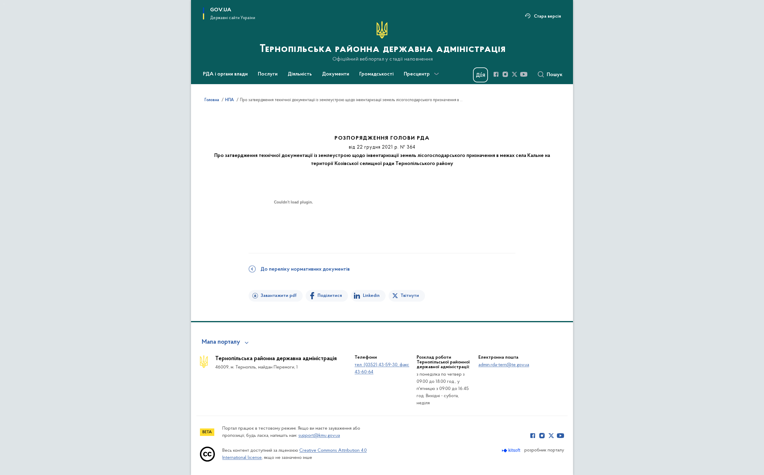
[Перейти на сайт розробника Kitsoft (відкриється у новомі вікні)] (511, 450)
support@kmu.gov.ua (319, 435)
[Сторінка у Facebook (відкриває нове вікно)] (496, 74)
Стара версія (547, 16)
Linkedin (371, 295)
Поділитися (330, 295)
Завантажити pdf (279, 295)
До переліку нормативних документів (305, 269)
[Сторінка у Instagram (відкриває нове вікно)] (505, 74)
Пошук (555, 75)
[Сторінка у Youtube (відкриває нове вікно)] (523, 74)
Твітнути (410, 295)
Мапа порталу (221, 342)
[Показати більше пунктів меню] (436, 74)
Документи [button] (335, 74)
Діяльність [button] (300, 74)
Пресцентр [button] (417, 74)
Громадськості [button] (376, 74)
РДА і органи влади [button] (225, 74)
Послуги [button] (268, 74)
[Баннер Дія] (480, 74)
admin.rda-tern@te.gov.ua (503, 365)
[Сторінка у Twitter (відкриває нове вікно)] (514, 74)
